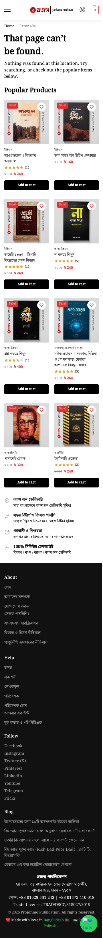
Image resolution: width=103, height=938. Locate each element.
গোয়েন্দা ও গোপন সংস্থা (68, 348)
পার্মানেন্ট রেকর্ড (14, 459)
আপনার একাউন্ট (16, 713)
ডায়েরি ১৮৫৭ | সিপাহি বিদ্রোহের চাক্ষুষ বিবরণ (20, 257)
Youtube (12, 784)
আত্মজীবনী (10, 453)
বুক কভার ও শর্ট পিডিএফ (23, 723)
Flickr (10, 799)
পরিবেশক (11, 696)
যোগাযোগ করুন (16, 607)
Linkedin (13, 776)
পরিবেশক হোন (15, 706)
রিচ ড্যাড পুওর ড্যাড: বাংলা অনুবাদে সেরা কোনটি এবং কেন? (49, 831)
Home (9, 26)
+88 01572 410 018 (76, 897)
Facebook (13, 746)
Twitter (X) (15, 761)
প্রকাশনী (10, 677)
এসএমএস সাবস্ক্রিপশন (21, 624)
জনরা (8, 668)
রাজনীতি (59, 453)
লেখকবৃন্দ (11, 687)
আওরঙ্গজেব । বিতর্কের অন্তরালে (20, 158)
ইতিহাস (8, 149)
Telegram (13, 791)
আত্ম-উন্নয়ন (61, 249)
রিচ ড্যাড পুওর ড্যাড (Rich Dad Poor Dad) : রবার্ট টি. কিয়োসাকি (47, 852)
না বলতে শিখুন (64, 255)
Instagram (14, 754)
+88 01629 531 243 (37, 897)
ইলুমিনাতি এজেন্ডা (66, 459)
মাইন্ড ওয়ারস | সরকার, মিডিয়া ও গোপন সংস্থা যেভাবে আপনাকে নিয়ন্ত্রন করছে (75, 359)
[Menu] (12, 10)
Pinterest (13, 769)
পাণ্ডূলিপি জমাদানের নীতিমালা (26, 643)
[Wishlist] (41, 107)
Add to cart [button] (26, 185)
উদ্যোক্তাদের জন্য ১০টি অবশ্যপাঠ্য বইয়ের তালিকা (41, 822)
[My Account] (82, 10)
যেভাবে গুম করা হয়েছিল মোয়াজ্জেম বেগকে (38, 865)
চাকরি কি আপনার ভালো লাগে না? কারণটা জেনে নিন (44, 840)
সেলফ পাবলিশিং (16, 614)
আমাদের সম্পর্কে (17, 597)
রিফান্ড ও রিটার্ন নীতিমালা (22, 633)
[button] (94, 10)
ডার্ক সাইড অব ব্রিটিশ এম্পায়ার (75, 156)
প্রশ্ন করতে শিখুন (15, 354)
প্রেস (7, 588)
